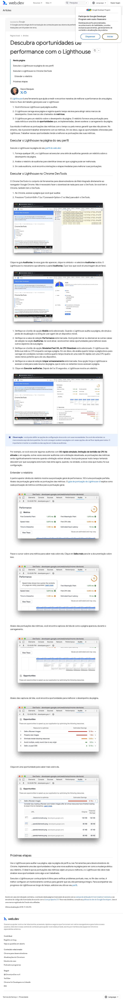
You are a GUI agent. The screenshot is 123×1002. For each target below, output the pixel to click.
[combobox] (77, 3)
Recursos (36, 3)
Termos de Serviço (10, 997)
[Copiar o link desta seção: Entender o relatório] (35, 472)
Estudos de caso (10, 961)
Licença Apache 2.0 (52, 900)
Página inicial (15, 36)
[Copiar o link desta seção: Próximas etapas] (33, 855)
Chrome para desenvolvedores (15, 953)
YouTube (7, 978)
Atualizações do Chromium (14, 957)
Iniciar (110, 36)
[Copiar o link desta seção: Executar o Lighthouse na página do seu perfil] (71, 140)
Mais (47, 3)
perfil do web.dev (53, 148)
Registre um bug (10, 940)
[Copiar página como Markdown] (95, 50)
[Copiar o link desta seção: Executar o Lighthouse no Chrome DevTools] (69, 173)
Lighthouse (17, 99)
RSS (5, 986)
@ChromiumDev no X (12, 974)
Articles (7, 10)
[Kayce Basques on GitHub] (25, 93)
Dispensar (90, 36)
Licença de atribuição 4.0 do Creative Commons (93, 897)
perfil (75, 885)
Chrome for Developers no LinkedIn (17, 982)
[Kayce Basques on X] (21, 93)
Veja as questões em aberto (14, 944)
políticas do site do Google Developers (97, 900)
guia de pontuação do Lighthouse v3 (84, 481)
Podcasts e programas (12, 965)
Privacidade (23, 997)
